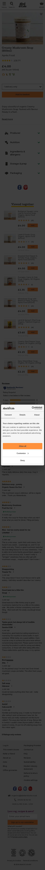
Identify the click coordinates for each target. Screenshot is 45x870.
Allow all (22, 446)
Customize (21, 453)
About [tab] (36, 415)
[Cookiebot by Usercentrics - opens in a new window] (32, 408)
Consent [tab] (8, 415)
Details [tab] (22, 415)
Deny (22, 460)
